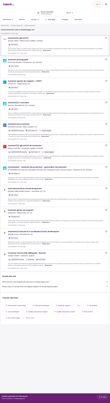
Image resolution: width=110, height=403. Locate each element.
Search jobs (5, 25)
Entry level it (88, 312)
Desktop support (64, 305)
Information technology (17, 305)
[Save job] (106, 38)
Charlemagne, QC (17, 25)
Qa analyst (93, 305)
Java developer (13, 312)
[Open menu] (106, 4)
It (79, 305)
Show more (46, 50)
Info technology (14, 318)
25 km (68, 13)
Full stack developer (42, 305)
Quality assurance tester (66, 312)
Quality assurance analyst (38, 312)
